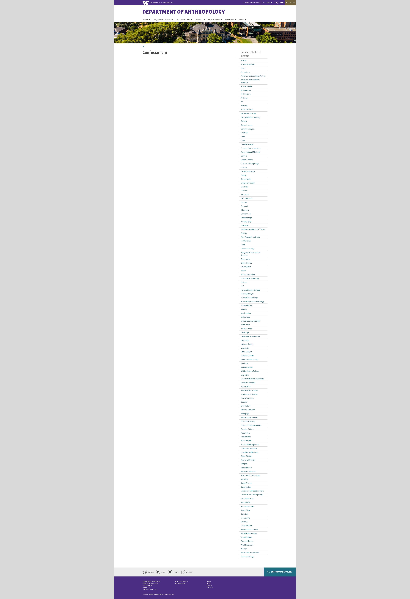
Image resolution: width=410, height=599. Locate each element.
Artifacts (244, 106)
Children (244, 133)
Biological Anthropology (250, 117)
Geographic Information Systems (250, 253)
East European (247, 198)
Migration (245, 375)
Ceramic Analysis (247, 129)
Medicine (244, 363)
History (244, 282)
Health (243, 270)
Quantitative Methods (249, 452)
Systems (244, 522)
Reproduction (246, 468)
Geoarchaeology (247, 248)
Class (243, 140)
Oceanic (244, 402)
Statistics (244, 514)
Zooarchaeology (247, 556)
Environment (246, 214)
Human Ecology (247, 294)
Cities (243, 136)
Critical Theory (247, 160)
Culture (244, 167)
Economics (245, 206)
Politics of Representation (251, 425)
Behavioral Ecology (248, 113)
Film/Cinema (246, 241)
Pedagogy (245, 413)
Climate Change (247, 144)
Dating (243, 175)
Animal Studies (247, 86)
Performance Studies (249, 417)
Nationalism (245, 386)
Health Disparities (248, 274)
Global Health (246, 263)
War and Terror (247, 541)
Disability (244, 187)
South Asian (245, 502)
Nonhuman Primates (249, 394)
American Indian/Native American (250, 81)
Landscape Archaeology (250, 336)
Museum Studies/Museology (252, 379)
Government (246, 267)
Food (243, 245)
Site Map (209, 585)
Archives (244, 98)
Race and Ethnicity (248, 460)
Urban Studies (246, 525)
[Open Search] (282, 2)
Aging (243, 68)
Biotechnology (246, 125)
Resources (229, 19)
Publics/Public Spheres (250, 444)
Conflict (244, 156)
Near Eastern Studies (249, 390)
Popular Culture (247, 429)
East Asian (245, 194)
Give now (291, 3)
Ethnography (246, 221)
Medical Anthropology (249, 359)
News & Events (214, 19)
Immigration (246, 313)
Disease (244, 190)
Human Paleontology (249, 297)
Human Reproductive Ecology (252, 301)
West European (247, 545)
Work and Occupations (250, 552)
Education (245, 210)
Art (242, 102)
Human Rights (246, 305)
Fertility (244, 233)
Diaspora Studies (247, 183)
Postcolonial (246, 437)
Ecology (244, 202)
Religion (244, 464)
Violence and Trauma (249, 529)
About (241, 19)
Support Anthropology (281, 572)
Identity (244, 309)
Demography (246, 179)
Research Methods (248, 471)
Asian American (247, 109)
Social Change (246, 483)
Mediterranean (247, 367)
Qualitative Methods (249, 448)
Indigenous (245, 317)
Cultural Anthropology (250, 163)
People (145, 19)
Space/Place (245, 510)
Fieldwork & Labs (183, 19)
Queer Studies (246, 456)
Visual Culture (246, 537)
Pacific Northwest (248, 410)
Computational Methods (250, 152)
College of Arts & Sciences (251, 3)
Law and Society (247, 344)
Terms (208, 583)
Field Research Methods (250, 237)
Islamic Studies (247, 328)
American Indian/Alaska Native (253, 76)
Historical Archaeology (250, 278)
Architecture (246, 94)
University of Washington (154, 594)
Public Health (246, 440)
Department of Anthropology (184, 11)
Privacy (209, 581)
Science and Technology (250, 475)
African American (247, 64)
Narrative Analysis (248, 383)
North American (247, 398)
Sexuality (244, 479)
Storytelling (245, 518)
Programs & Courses (162, 19)
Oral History (245, 406)
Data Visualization (248, 171)
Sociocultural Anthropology (252, 495)
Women (244, 549)
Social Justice (246, 487)
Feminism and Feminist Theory (253, 229)
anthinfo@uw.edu (180, 583)
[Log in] (276, 2)
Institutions (245, 325)
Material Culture (247, 355)
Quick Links (266, 3)
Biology (244, 121)
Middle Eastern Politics (250, 371)
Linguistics (245, 348)
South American (247, 498)
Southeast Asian (247, 506)
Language (245, 340)
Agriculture (245, 72)
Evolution (244, 225)
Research (198, 19)
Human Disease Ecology (250, 290)
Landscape (245, 332)
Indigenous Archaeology (250, 321)
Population (245, 433)
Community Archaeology (250, 148)
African (243, 60)
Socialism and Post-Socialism (252, 491)
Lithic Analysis (246, 352)
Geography (245, 259)
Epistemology (246, 217)
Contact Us (210, 587)
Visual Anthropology (249, 533)
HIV (242, 286)
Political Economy (248, 421)
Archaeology (246, 90)
